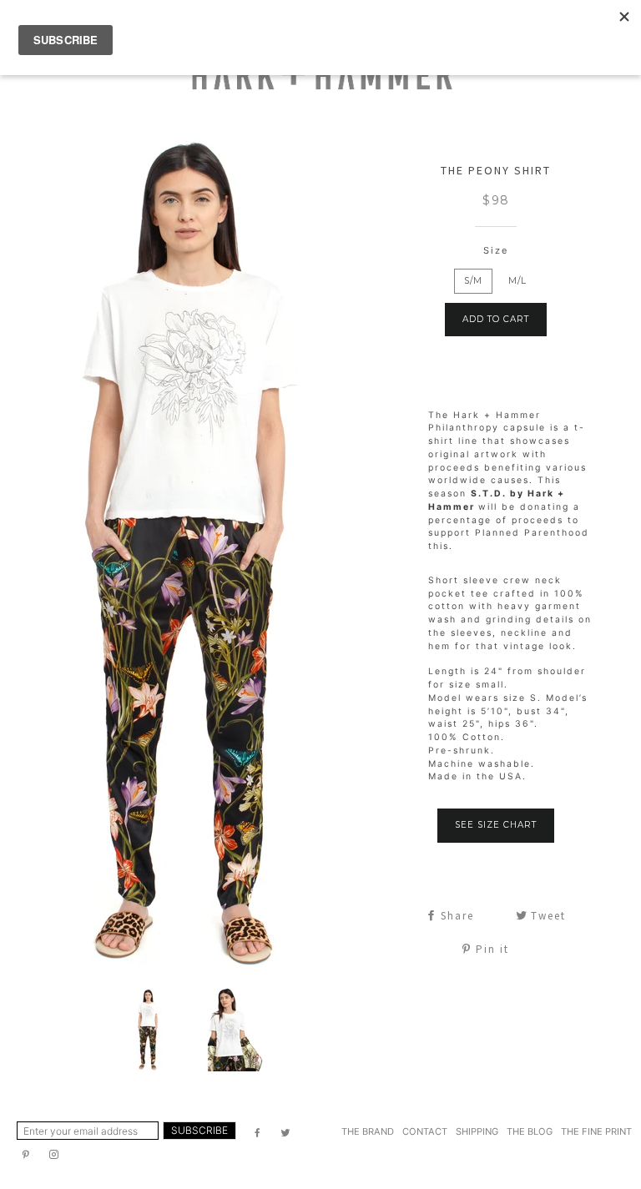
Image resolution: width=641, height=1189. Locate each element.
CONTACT (424, 1131)
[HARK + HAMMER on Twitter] (287, 1133)
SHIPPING (477, 1131)
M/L (517, 280)
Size (495, 250)
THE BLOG (530, 1131)
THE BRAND (367, 1131)
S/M (473, 280)
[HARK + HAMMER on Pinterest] (27, 1155)
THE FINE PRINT (596, 1131)
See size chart (496, 824)
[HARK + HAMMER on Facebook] (259, 1133)
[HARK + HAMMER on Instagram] (55, 1155)
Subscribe (199, 1130)
